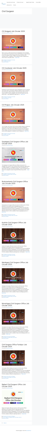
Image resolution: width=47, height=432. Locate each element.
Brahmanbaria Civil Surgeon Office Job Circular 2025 (15, 182)
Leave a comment (5, 98)
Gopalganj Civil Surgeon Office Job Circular (9, 174)
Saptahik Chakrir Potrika (30, 2)
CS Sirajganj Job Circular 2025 (13, 31)
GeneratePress (28, 430)
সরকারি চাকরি (19, 417)
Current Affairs (38, 2)
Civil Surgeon (5, 96)
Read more (17, 57)
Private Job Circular (20, 2)
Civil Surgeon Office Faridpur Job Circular (9, 377)
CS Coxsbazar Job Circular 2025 (14, 68)
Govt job (4, 417)
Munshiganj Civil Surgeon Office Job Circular (10, 337)
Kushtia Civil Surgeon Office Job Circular (9, 255)
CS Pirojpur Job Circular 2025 (13, 105)
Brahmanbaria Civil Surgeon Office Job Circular (10, 215)
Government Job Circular (11, 2)
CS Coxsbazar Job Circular (7, 97)
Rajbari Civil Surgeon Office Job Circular (12, 417)
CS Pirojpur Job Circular (6, 134)
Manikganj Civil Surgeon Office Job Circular (9, 296)
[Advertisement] (16, 21)
